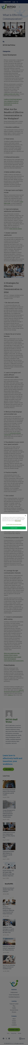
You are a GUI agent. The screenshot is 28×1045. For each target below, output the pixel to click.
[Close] (25, 515)
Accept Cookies (14, 527)
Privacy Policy (18, 520)
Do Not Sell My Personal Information (14, 524)
